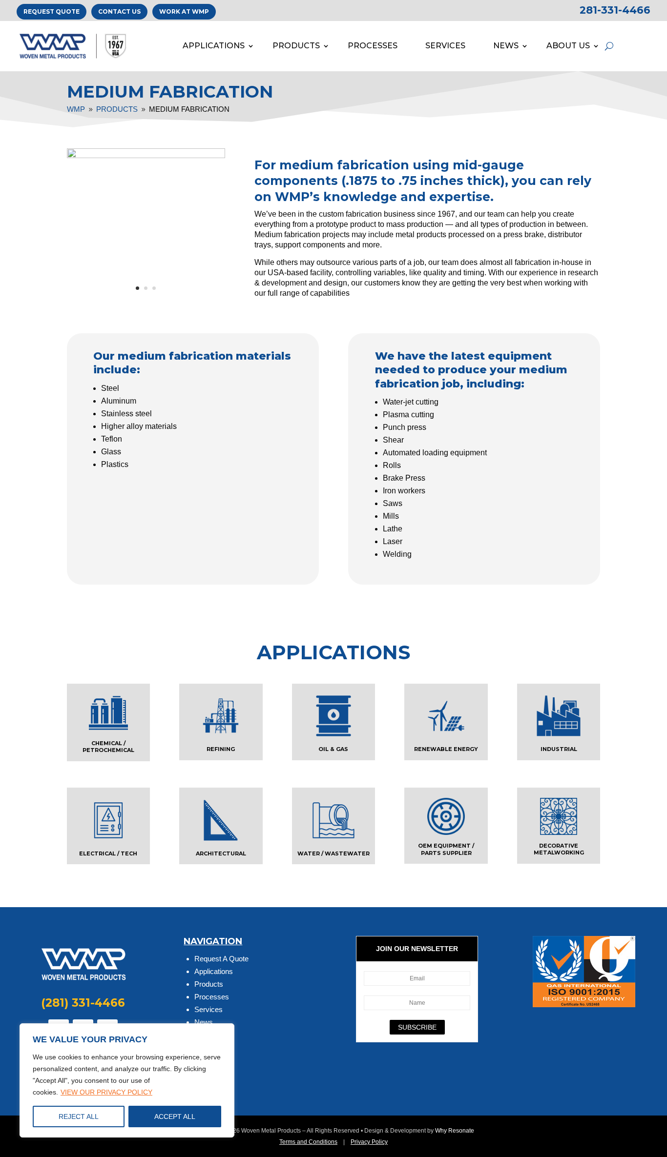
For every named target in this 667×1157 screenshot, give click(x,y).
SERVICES (445, 45)
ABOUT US (568, 45)
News (203, 1022)
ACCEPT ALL (174, 1116)
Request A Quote (221, 958)
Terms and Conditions (308, 1141)
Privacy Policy (369, 1141)
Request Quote (51, 11)
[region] (127, 1080)
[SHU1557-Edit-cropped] (146, 155)
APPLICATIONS (214, 45)
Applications (213, 971)
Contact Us (119, 11)
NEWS (506, 45)
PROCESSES (372, 45)
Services (208, 1009)
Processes (211, 997)
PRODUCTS (296, 45)
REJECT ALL (79, 1116)
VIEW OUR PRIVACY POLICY (106, 1092)
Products (208, 984)
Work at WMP (184, 11)
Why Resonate (454, 1130)
